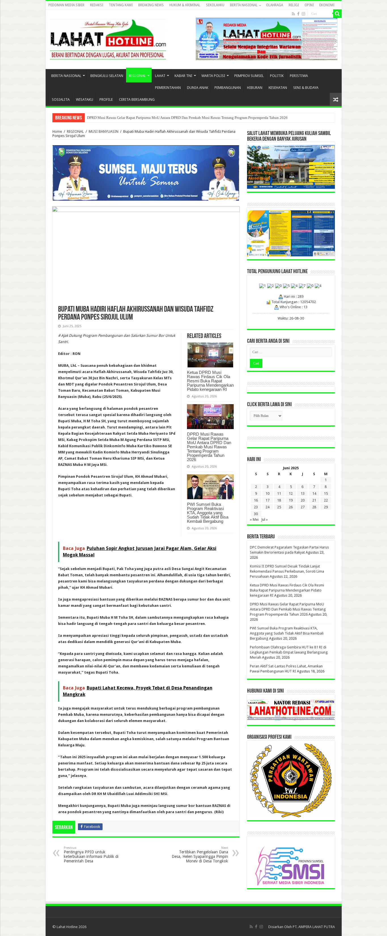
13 (303, 493)
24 (267, 507)
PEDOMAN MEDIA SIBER (66, 5)
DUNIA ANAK (197, 87)
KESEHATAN (278, 87)
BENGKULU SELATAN (106, 76)
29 (326, 507)
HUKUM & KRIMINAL (184, 5)
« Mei (254, 519)
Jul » (264, 519)
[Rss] (293, 13)
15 (326, 493)
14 (314, 493)
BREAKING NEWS (151, 5)
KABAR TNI (183, 76)
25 (279, 507)
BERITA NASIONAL (244, 5)
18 (279, 500)
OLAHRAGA (274, 5)
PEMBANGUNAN (227, 87)
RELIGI (294, 5)
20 (303, 500)
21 (314, 500)
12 (291, 493)
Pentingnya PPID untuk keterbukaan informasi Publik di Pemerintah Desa (91, 854)
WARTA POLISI (213, 76)
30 (256, 514)
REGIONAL (137, 76)
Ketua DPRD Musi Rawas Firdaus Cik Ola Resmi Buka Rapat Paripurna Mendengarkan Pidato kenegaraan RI (210, 381)
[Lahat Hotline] (108, 38)
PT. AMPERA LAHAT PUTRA (314, 927)
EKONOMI (326, 5)
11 (279, 493)
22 (326, 500)
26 (291, 507)
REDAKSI (96, 5)
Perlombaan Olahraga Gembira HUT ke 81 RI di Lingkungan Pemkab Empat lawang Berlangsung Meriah (289, 652)
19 (291, 500)
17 (267, 500)
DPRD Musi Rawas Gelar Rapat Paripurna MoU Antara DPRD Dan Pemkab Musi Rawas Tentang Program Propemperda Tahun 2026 (187, 117)
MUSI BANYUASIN (103, 131)
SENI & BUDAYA (305, 87)
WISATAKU (84, 99)
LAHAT (160, 76)
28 (314, 507)
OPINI (309, 5)
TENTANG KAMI (121, 5)
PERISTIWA (299, 76)
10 (267, 493)
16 (256, 500)
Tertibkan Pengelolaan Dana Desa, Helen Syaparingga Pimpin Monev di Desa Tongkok (200, 854)
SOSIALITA (61, 99)
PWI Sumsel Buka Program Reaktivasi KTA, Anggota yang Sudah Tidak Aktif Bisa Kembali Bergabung (207, 513)
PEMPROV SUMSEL (249, 76)
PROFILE (106, 99)
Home (57, 131)
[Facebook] (298, 13)
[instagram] (303, 13)
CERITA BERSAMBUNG (137, 99)
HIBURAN (254, 87)
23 (256, 507)
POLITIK (277, 76)
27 (303, 507)
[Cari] (337, 13)
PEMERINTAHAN (168, 87)
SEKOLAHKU (215, 5)
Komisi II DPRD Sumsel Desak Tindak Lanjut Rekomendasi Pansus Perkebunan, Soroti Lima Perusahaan (287, 571)
